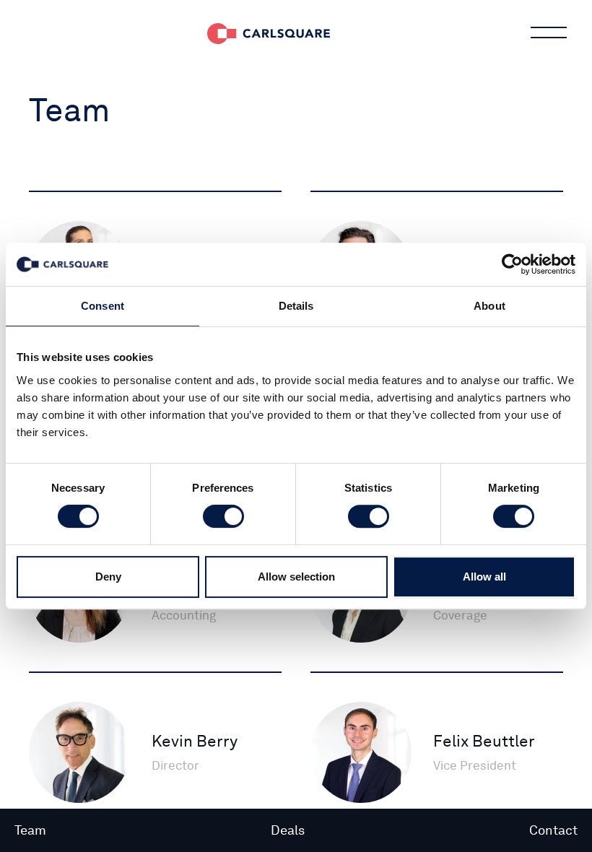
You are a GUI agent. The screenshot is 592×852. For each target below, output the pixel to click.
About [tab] (489, 306)
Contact (553, 830)
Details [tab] (296, 306)
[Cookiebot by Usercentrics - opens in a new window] (512, 264)
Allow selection (296, 576)
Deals (288, 830)
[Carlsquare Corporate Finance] (268, 32)
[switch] (223, 516)
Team (30, 830)
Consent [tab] (102, 306)
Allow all (484, 576)
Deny (108, 576)
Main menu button (548, 32)
